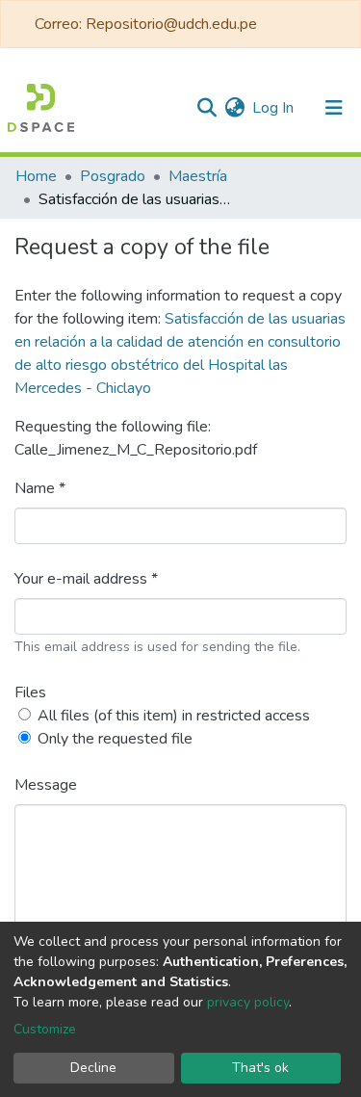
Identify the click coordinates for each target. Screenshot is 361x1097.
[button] (234, 107)
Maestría (197, 176)
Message (45, 785)
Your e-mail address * (86, 578)
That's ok (260, 1067)
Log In (274, 107)
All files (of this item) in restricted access (174, 715)
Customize (44, 1029)
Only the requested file (115, 738)
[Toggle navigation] (334, 108)
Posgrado (112, 176)
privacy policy (248, 1002)
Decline (93, 1067)
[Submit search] (206, 107)
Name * (39, 488)
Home (36, 176)
